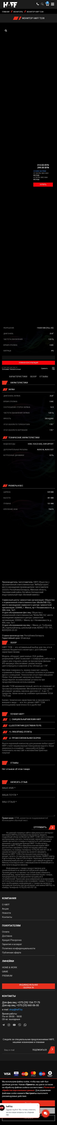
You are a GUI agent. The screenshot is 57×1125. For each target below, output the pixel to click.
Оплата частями (39, 171)
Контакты (7, 917)
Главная (5, 12)
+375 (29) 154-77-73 (29, 1002)
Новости (6, 913)
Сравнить (44, 368)
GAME (5, 971)
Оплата (5, 931)
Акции (5, 908)
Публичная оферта (11, 952)
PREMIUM (7, 975)
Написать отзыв (15, 369)
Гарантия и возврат (12, 944)
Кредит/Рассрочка (11, 940)
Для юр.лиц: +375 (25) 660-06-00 (20, 1005)
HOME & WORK (9, 967)
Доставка (7, 936)
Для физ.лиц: (21, 1002)
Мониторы (18, 12)
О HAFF (6, 904)
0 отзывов (5, 369)
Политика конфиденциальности (18, 948)
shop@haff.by (16, 1009)
